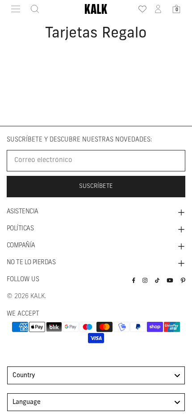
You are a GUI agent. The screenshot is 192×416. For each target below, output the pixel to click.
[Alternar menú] (15, 8)
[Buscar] (32, 9)
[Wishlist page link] (139, 9)
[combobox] (96, 375)
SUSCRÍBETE (96, 186)
